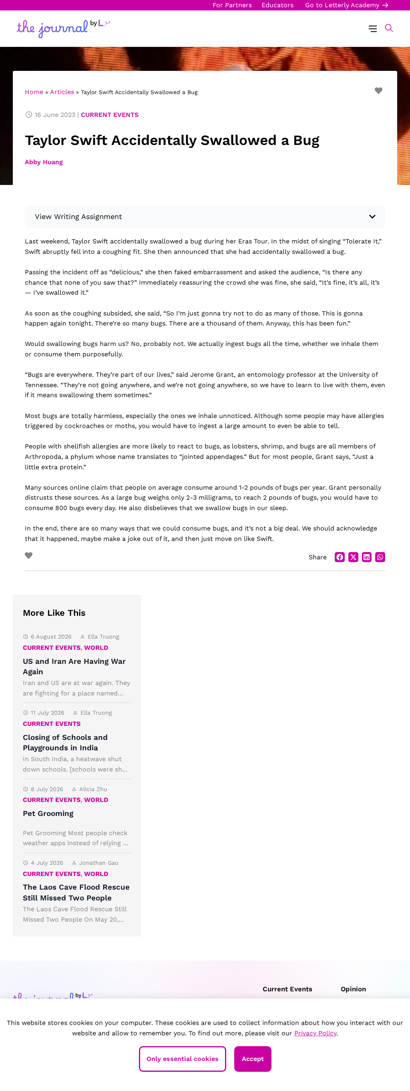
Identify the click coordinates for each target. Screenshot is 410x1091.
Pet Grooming (48, 813)
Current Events (110, 115)
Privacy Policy (315, 1033)
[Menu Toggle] (373, 28)
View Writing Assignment (78, 216)
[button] (385, 28)
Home (34, 92)
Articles (62, 92)
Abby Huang (44, 162)
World (96, 647)
